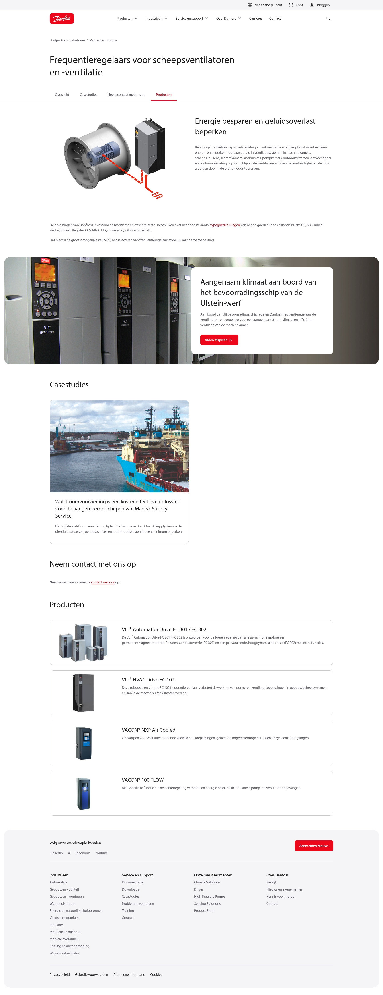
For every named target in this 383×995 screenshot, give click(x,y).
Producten (164, 94)
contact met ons (103, 582)
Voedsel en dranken (64, 917)
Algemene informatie (129, 974)
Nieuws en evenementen (284, 889)
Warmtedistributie (63, 903)
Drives (198, 889)
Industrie (56, 924)
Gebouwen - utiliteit (64, 889)
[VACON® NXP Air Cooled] (83, 743)
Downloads (130, 889)
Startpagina (57, 40)
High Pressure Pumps (209, 896)
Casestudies (88, 94)
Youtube (101, 853)
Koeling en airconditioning (69, 946)
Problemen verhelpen (138, 903)
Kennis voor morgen (281, 896)
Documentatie (132, 882)
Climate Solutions (207, 882)
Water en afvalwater (64, 953)
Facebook (82, 853)
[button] (295, 4)
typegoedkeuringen (225, 225)
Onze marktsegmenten (213, 875)
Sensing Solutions (207, 903)
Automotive (58, 882)
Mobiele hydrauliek (64, 939)
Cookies (156, 974)
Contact (127, 917)
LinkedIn (56, 853)
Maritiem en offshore (103, 40)
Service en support (137, 875)
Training (128, 910)
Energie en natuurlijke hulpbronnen (76, 910)
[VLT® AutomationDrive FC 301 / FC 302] (83, 642)
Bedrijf (271, 882)
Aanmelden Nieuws (314, 845)
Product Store (204, 910)
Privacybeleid (60, 974)
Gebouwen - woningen (67, 896)
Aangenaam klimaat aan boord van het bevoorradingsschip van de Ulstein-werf (258, 292)
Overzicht (62, 94)
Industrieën (77, 40)
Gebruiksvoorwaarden (91, 974)
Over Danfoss (277, 875)
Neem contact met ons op (126, 94)
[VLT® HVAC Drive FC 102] (83, 693)
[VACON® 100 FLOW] (83, 793)
